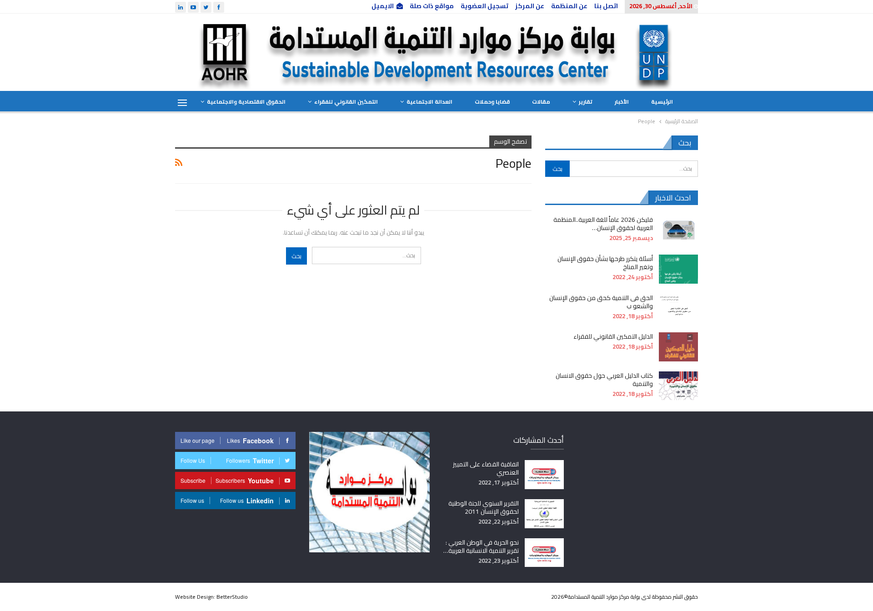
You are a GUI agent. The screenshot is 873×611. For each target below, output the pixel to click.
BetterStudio (232, 596)
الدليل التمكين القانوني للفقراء (613, 336)
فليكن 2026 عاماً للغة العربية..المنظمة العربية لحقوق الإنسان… (603, 224)
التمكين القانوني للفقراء (346, 101)
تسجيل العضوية (484, 6)
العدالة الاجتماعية (429, 101)
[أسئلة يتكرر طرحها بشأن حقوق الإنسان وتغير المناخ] (678, 269)
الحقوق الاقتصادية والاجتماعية (246, 101)
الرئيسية (662, 101)
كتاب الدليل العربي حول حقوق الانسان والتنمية (604, 380)
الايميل (382, 6)
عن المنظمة (569, 6)
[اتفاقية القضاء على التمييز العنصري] (544, 474)
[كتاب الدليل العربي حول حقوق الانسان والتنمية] (678, 386)
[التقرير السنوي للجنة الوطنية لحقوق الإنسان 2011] (544, 513)
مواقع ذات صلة (432, 6)
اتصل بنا (606, 6)
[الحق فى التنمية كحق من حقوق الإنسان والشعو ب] (678, 308)
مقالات (541, 101)
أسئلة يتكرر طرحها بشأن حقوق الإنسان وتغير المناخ (605, 263)
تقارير (585, 101)
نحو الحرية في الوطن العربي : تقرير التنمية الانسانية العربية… (481, 546)
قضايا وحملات (492, 101)
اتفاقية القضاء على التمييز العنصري (486, 468)
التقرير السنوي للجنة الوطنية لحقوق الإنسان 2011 (483, 507)
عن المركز (529, 6)
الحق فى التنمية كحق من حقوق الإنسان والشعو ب (601, 302)
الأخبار (622, 101)
